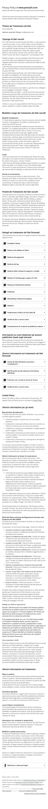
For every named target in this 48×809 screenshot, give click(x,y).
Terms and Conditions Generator (28, 791)
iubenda (37, 782)
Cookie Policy (37, 400)
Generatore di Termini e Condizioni (24, 782)
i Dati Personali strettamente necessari (31, 784)
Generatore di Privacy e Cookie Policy (34, 780)
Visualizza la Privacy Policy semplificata (35, 793)
